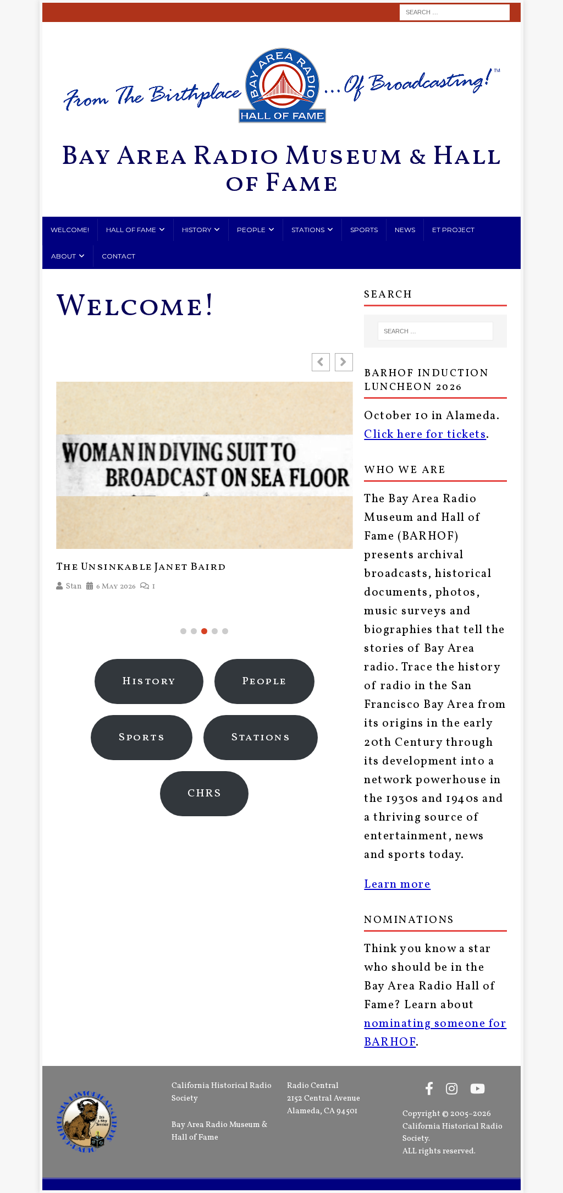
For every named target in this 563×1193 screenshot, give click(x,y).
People (251, 230)
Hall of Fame (131, 230)
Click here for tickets (425, 435)
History (196, 230)
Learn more (397, 885)
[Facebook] (429, 1090)
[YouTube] (477, 1090)
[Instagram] (451, 1090)
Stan (74, 586)
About (63, 256)
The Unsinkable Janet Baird (141, 567)
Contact (118, 256)
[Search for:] (455, 12)
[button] (344, 362)
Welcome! (70, 230)
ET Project (453, 230)
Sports (364, 230)
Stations (307, 230)
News (405, 230)
